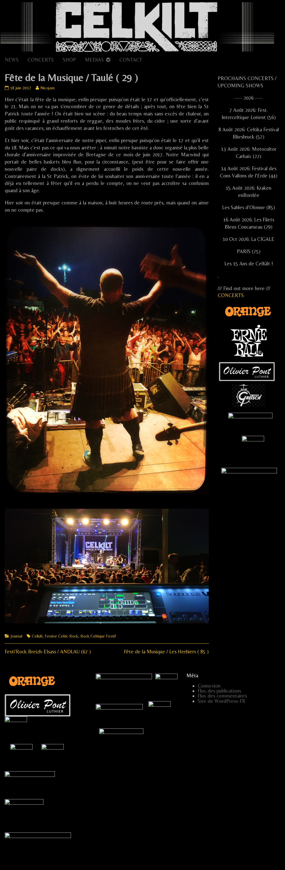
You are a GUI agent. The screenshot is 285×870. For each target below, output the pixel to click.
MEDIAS (94, 60)
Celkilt (37, 636)
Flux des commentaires (222, 696)
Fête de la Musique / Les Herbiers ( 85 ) (166, 651)
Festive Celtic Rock (61, 636)
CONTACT (130, 60)
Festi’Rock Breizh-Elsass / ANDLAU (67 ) (48, 651)
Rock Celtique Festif (98, 636)
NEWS (12, 60)
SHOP (69, 60)
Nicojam (47, 87)
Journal (16, 636)
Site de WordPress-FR (221, 701)
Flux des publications (219, 691)
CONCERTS (41, 60)
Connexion (209, 686)
